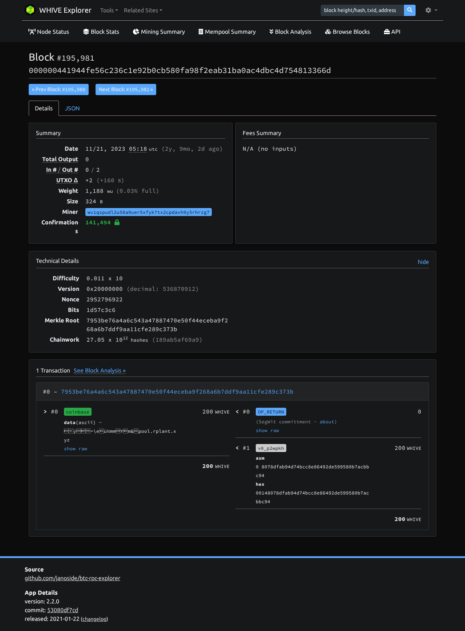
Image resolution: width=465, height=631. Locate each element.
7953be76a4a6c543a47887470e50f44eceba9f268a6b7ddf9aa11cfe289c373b (177, 391)
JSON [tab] (72, 108)
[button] (109, 10)
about (327, 421)
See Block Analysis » (100, 370)
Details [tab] (44, 108)
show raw (75, 448)
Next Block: (126, 89)
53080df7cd (62, 610)
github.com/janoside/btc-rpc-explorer (72, 578)
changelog (94, 619)
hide (423, 261)
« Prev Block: (58, 89)
